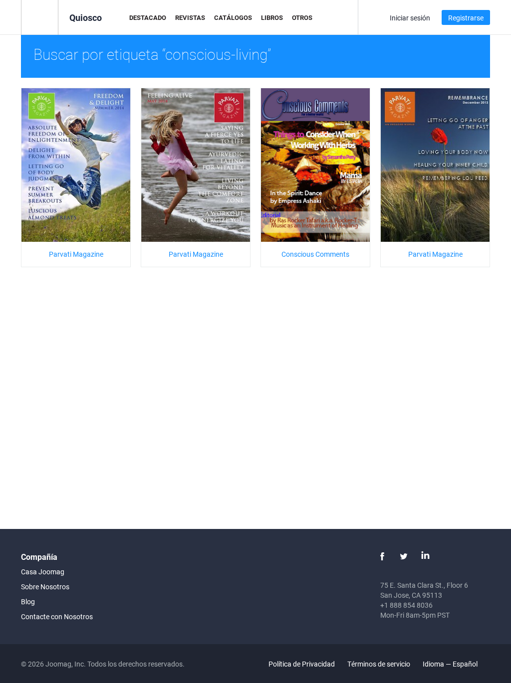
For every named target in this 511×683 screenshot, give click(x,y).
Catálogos (233, 17)
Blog (28, 601)
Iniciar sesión (410, 17)
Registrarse (466, 17)
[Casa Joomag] (39, 16)
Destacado (147, 17)
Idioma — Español (451, 664)
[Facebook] (382, 556)
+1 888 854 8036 (406, 605)
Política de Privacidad (301, 664)
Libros (272, 17)
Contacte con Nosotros (57, 616)
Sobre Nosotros (45, 586)
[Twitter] (404, 556)
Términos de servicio (378, 664)
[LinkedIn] (425, 556)
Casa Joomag (42, 571)
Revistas (190, 17)
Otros (302, 17)
